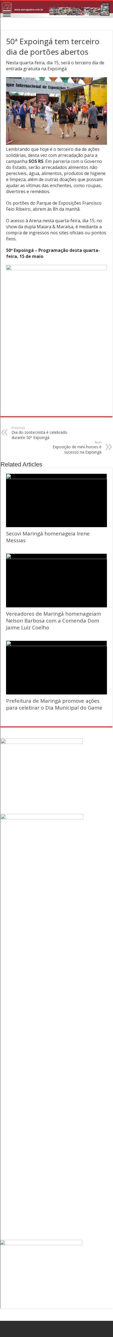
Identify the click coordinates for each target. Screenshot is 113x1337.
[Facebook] (57, 1329)
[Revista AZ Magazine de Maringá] (56, 9)
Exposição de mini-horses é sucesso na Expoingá (77, 447)
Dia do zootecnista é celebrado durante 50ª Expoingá (39, 433)
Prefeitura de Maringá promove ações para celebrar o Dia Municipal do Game (54, 704)
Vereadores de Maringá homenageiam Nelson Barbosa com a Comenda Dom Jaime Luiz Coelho (53, 620)
